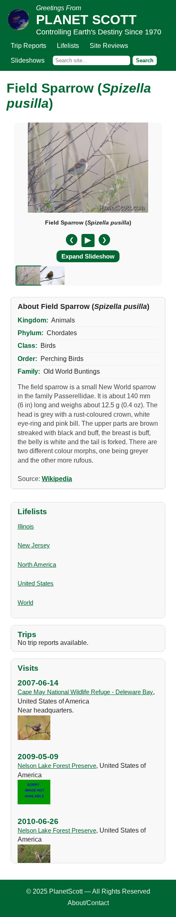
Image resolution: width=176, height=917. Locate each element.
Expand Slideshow (88, 256)
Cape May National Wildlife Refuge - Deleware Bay (85, 691)
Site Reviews (109, 45)
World (25, 602)
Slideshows (28, 60)
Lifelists (68, 45)
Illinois (26, 526)
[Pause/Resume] (88, 240)
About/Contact (88, 902)
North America (37, 564)
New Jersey (34, 545)
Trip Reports (28, 45)
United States (36, 583)
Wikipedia (57, 478)
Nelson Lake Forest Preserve (57, 765)
